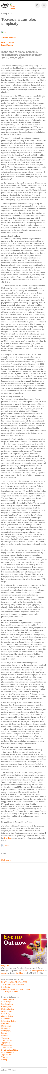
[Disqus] (24, 897)
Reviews (4, 1035)
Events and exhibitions (9, 1050)
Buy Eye (5, 966)
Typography (5, 1042)
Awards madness (7, 999)
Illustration (5, 1018)
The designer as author (9, 991)
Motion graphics (7, 1052)
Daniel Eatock (7, 43)
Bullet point (5, 987)
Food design (6, 1013)
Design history (6, 1011)
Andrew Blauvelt (8, 37)
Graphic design (7, 1016)
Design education (7, 1009)
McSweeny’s (6, 860)
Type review (6, 1054)
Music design (6, 1025)
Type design (5, 1057)
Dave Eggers (7, 45)
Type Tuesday (6, 1040)
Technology (5, 1038)
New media (5, 1028)
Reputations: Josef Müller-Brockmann (15, 989)
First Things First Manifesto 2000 (14, 982)
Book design (6, 1001)
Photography (6, 1030)
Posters (4, 1033)
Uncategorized (6, 1045)
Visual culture (6, 1047)
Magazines (5, 1023)
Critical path (6, 1006)
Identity (4, 1059)
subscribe (4, 973)
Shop (19, 973)
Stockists (25, 970)
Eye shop (7, 838)
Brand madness (7, 1004)
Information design (8, 1021)
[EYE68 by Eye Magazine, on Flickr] (24, 32)
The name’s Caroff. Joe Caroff (12, 984)
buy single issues (38, 970)
